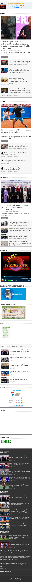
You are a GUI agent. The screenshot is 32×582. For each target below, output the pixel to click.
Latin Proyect (19, 578)
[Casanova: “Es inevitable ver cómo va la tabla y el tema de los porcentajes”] (4, 479)
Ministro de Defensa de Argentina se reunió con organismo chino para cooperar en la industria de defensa (20, 230)
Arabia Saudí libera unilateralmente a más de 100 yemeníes (19, 503)
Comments (14, 346)
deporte (2, 102)
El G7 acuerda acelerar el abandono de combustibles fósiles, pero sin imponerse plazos (15, 207)
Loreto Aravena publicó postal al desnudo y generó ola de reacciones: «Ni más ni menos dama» (14, 565)
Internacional (4, 177)
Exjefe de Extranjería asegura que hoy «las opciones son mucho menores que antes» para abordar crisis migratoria (19, 70)
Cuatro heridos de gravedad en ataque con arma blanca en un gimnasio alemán (18, 525)
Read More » (4, 57)
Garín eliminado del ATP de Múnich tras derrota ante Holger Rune (19, 517)
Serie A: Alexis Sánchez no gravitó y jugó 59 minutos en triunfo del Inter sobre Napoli (19, 537)
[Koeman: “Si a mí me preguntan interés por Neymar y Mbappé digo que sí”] (4, 486)
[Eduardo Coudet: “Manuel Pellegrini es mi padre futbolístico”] (4, 465)
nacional (2, 14)
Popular (8, 346)
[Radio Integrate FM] (16, 5)
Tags (21, 346)
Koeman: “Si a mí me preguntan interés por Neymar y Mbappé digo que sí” (19, 485)
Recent (3, 346)
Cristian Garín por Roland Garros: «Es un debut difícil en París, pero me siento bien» (16, 551)
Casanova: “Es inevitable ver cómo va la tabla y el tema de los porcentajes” (19, 478)
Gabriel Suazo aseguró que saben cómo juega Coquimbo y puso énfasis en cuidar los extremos (19, 471)
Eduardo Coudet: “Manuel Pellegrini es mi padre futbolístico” (19, 464)
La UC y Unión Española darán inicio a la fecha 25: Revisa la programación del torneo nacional (20, 544)
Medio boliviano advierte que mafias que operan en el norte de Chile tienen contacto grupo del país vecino (20, 243)
